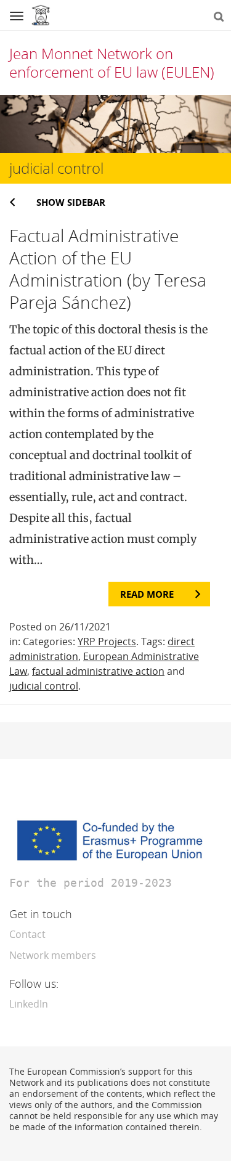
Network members (52, 955)
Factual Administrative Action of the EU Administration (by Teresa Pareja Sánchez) (107, 269)
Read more (147, 594)
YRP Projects (107, 641)
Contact (27, 934)
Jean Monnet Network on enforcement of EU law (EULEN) (111, 62)
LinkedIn (28, 1004)
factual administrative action (98, 671)
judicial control (43, 686)
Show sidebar (70, 202)
